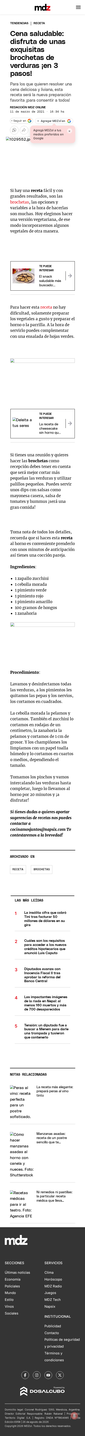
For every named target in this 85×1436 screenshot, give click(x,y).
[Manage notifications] (74, 1415)
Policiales (12, 1286)
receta (46, 307)
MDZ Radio (53, 1286)
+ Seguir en (18, 120)
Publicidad (52, 1326)
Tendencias (19, 23)
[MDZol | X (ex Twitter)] (59, 1375)
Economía (12, 1279)
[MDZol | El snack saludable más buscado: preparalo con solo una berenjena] (70, 275)
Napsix (49, 1306)
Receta (17, 869)
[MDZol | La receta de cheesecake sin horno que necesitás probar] (70, 423)
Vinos (9, 1306)
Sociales (11, 1313)
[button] (78, 7)
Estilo (9, 1300)
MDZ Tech (52, 1300)
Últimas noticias (17, 1273)
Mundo (10, 1293)
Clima (48, 1273)
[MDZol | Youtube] (48, 1375)
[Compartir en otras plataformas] (24, 130)
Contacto (51, 1333)
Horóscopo (53, 1279)
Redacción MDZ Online (28, 107)
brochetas (19, 202)
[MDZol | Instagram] (36, 1375)
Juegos (50, 1293)
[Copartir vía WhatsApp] (14, 130)
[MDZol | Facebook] (25, 1375)
